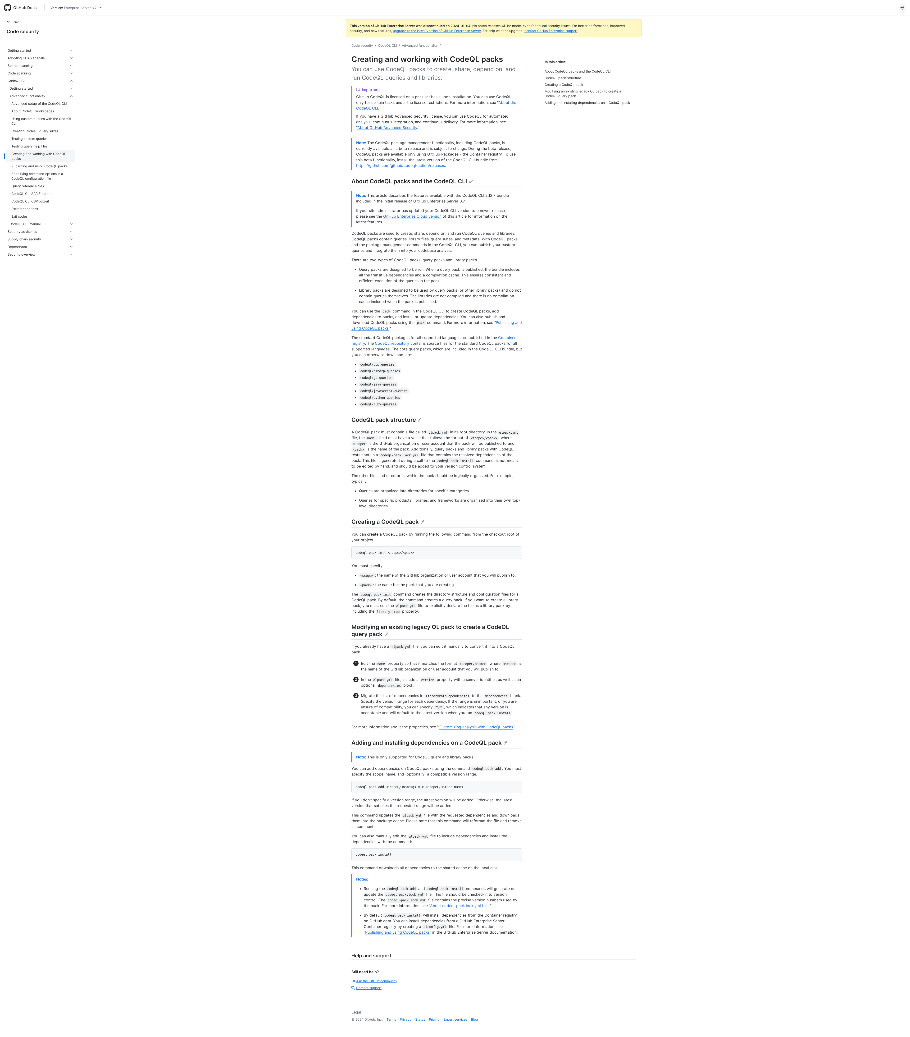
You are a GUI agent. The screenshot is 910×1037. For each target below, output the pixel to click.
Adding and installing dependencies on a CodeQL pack (426, 742)
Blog (474, 1019)
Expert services (455, 1019)
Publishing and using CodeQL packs (397, 932)
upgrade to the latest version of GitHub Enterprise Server (437, 31)
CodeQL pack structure (383, 419)
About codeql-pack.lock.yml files (459, 905)
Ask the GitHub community (376, 981)
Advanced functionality (420, 45)
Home (15, 22)
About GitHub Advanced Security (387, 127)
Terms (391, 1019)
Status (420, 1019)
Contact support (369, 988)
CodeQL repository (392, 343)
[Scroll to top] (899, 1026)
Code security (23, 31)
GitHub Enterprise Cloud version (412, 216)
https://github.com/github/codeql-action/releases (400, 165)
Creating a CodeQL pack (385, 521)
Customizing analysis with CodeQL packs (476, 727)
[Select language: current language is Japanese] (902, 7)
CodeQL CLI (387, 45)
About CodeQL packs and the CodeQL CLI (409, 181)
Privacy (405, 1019)
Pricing (434, 1019)
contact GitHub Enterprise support (551, 31)
